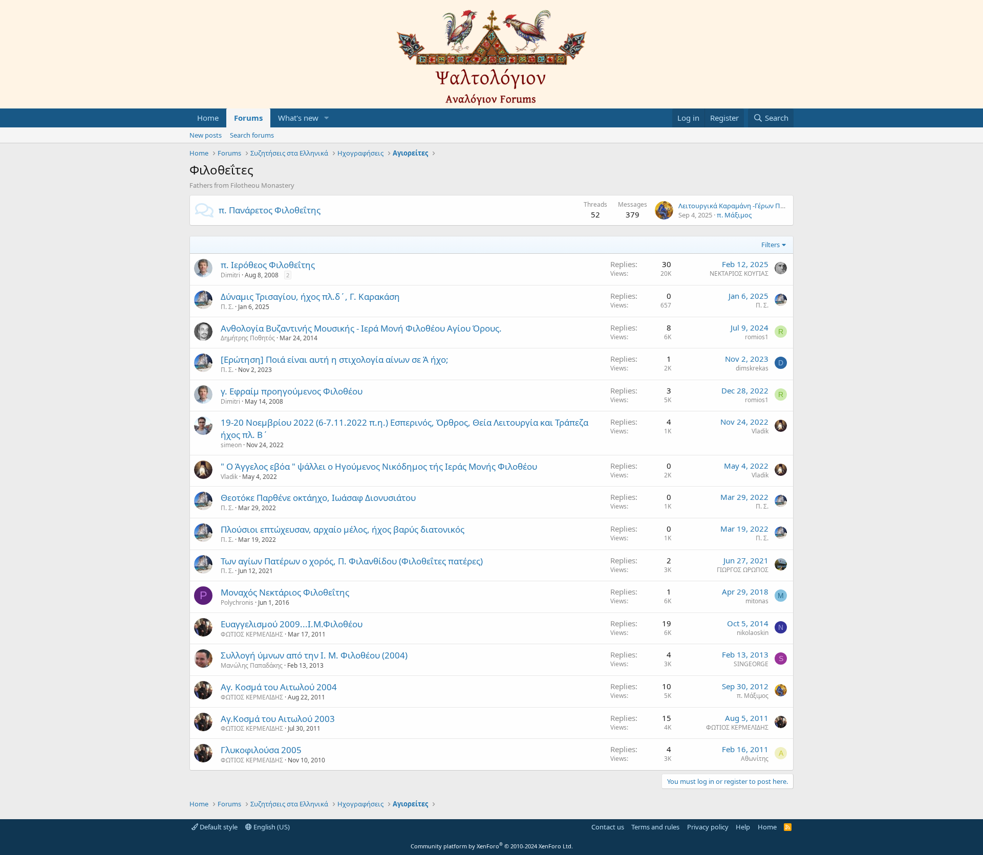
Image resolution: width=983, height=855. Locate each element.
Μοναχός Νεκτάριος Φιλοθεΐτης (285, 592)
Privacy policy (708, 826)
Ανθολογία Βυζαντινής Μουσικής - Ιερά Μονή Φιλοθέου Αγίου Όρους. (361, 328)
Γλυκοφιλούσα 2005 (261, 750)
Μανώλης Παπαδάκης (252, 665)
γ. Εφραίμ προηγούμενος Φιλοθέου (291, 391)
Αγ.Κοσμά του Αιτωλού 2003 (278, 719)
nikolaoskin (752, 632)
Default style (218, 826)
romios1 (756, 337)
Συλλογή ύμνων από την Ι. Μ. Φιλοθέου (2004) (314, 655)
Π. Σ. (227, 306)
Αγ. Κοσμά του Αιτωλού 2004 (279, 687)
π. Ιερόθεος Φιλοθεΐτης (268, 265)
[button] (326, 117)
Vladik (760, 431)
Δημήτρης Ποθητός (248, 338)
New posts (205, 135)
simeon (231, 445)
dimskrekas (752, 368)
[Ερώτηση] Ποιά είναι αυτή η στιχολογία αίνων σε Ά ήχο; (334, 359)
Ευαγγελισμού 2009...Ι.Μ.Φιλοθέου (291, 624)
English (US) (271, 826)
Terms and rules (655, 826)
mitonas (756, 601)
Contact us (607, 826)
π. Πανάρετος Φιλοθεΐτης (269, 210)
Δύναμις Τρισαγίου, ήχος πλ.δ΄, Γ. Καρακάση (310, 296)
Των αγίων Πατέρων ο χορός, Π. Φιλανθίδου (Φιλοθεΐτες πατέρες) (352, 561)
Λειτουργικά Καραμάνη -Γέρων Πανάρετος (743, 205)
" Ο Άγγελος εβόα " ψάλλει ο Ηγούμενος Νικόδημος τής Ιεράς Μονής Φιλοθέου (379, 466)
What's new (298, 118)
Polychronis (237, 602)
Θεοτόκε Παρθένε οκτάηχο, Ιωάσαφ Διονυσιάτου (318, 497)
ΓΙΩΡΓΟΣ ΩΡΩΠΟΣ (742, 569)
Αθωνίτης (754, 758)
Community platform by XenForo (492, 846)
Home (208, 118)
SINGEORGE (751, 664)
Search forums (252, 135)
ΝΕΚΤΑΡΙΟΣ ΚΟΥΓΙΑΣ (739, 273)
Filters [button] (770, 244)
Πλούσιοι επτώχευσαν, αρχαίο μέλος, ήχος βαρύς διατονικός (342, 529)
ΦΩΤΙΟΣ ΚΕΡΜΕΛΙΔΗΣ (252, 634)
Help (743, 826)
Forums (248, 118)
